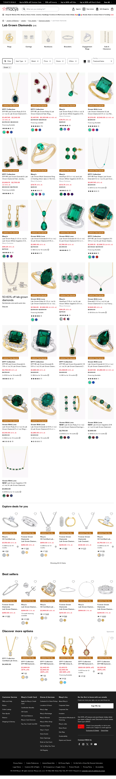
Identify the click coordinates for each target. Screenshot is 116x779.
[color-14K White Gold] (103, 555)
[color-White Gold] (4, 555)
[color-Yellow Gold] (45, 555)
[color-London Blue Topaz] (64, 682)
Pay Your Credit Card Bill (29, 724)
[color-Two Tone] (7, 555)
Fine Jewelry (32, 21)
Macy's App (44, 709)
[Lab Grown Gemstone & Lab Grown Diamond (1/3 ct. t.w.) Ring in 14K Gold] (101, 88)
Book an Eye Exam (46, 742)
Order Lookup (6, 709)
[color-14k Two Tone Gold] (99, 555)
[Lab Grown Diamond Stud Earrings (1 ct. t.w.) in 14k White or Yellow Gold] (29, 589)
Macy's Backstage (46, 713)
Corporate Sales (64, 705)
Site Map (62, 732)
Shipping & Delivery (8, 721)
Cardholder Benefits (27, 707)
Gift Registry (44, 750)
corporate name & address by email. (93, 771)
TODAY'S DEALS (9, 2)
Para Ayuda (6, 713)
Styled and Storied (65, 740)
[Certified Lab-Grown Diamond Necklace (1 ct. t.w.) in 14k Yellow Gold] (10, 646)
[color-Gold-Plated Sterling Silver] (26, 552)
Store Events (44, 734)
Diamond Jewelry (44, 21)
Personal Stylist (45, 726)
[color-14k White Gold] (23, 623)
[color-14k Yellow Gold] (26, 623)
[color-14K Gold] (42, 679)
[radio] (4, 132)
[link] (15, 121)
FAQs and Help (7, 701)
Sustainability (63, 736)
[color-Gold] (23, 677)
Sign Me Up (95, 706)
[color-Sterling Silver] (23, 552)
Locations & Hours (46, 705)
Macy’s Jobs (63, 724)
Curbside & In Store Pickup (48, 701)
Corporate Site (63, 709)
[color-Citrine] (61, 682)
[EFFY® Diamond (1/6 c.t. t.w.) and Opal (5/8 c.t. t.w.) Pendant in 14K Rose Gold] (86, 646)
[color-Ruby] (7, 132)
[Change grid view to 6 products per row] (89, 61)
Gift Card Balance (27, 716)
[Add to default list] (16, 514)
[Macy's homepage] (3, 21)
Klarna (4, 705)
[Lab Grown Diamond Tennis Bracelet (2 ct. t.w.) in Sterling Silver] (10, 589)
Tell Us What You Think (47, 746)
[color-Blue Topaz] (43, 194)
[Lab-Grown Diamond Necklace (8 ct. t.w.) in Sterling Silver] (86, 589)
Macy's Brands (45, 717)
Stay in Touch (44, 730)
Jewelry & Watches (12, 21)
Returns (4, 717)
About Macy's (63, 701)
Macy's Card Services (28, 720)
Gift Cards (24, 712)
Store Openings (45, 738)
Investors (61, 713)
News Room (63, 728)
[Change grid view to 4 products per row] (85, 61)
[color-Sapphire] (11, 132)
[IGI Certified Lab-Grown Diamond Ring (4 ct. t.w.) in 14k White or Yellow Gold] (48, 589)
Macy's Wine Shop (46, 721)
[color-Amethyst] (72, 194)
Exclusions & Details (92, 730)
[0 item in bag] (112, 9)
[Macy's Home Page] (10, 9)
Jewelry (23, 21)
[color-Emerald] (4, 132)
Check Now (104, 730)
